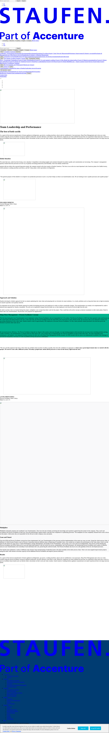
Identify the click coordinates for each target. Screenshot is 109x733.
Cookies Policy (6, 731)
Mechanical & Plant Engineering (25, 56)
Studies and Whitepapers (16, 65)
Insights (23, 40)
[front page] (54, 39)
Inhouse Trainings (14, 63)
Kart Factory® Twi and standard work (42, 60)
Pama (27, 71)
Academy (17, 40)
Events (24, 73)
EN (4, 5)
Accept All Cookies (95, 728)
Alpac (1, 71)
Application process (30, 68)
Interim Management (42, 55)
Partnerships (3, 76)
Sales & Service (17, 55)
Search (18, 1)
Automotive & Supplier (10, 56)
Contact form (3, 75)
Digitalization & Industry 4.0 (29, 55)
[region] (54, 728)
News (21, 73)
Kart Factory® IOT (49, 61)
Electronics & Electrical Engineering (49, 56)
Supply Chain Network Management (59, 53)
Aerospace (37, 56)
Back (2, 51)
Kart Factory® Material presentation (85, 60)
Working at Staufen (9, 68)
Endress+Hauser (7, 71)
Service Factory (93, 61)
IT (4, 4)
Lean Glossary (30, 65)
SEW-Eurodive (36, 71)
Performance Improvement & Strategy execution (82, 53)
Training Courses (20, 58)
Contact (37, 40)
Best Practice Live (5, 63)
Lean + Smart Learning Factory (80, 61)
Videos (24, 65)
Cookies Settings (71, 728)
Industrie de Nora (16, 71)
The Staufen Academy (10, 58)
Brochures (6, 65)
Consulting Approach (9, 51)
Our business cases (6, 70)
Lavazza (23, 71)
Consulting (5, 40)
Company (29, 40)
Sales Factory (100, 61)
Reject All (83, 728)
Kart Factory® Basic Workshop (23, 60)
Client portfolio (15, 73)
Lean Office (10, 55)
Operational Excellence (42, 53)
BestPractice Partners (5, 73)
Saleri (30, 71)
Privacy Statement (16, 731)
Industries (11, 40)
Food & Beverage (64, 56)
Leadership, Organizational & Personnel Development (14, 53)
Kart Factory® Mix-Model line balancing (64, 60)
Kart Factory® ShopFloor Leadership (34, 61)
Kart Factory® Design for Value (15, 61)
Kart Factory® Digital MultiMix (63, 61)
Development (32, 53)
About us (6, 66)
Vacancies (38, 68)
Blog (33, 40)
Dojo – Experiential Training (32, 58)
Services (18, 51)
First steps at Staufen (19, 68)
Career (11, 66)
